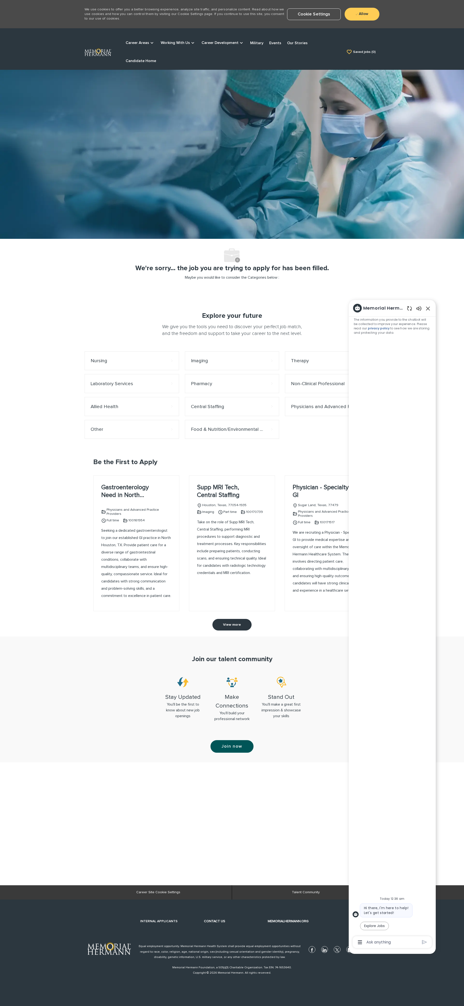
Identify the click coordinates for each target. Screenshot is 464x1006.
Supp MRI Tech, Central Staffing (218, 491)
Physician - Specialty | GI (322, 491)
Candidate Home (141, 61)
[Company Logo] (98, 51)
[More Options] (360, 942)
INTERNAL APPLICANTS (159, 921)
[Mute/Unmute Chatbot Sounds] (418, 308)
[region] (392, 625)
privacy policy (379, 328)
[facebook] (312, 949)
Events (275, 43)
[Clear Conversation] (409, 308)
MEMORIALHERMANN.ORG (288, 921)
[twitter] (337, 949)
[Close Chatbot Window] (428, 308)
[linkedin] (324, 949)
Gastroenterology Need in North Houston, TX (125, 491)
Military (256, 43)
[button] (314, 14)
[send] (424, 942)
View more (232, 624)
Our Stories (297, 43)
